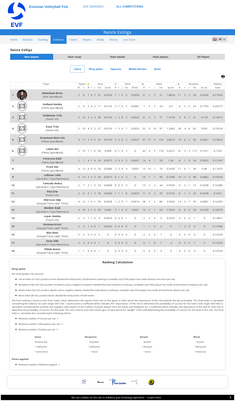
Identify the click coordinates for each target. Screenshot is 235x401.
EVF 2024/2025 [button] (93, 6)
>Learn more (154, 397)
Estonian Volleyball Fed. (49, 7)
